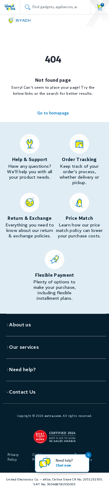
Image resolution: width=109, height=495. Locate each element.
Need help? (22, 369)
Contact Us (22, 392)
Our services (24, 347)
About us (20, 325)
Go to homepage (53, 113)
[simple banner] (10, 6)
